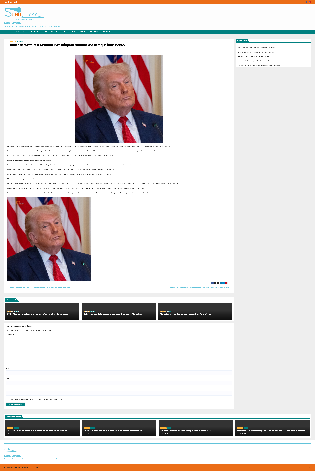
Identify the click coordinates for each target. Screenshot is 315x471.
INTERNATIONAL (20, 41)
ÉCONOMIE (34, 32)
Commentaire (10, 334)
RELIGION (73, 32)
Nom (7, 368)
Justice (82, 32)
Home (309, 467)
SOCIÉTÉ (44, 32)
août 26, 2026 (12, 433)
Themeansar (35, 467)
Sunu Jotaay (12, 23)
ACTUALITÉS (15, 32)
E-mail (8, 378)
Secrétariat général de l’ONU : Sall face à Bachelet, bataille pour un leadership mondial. (40, 287)
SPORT (168, 311)
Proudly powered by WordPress (11, 467)
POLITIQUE (106, 32)
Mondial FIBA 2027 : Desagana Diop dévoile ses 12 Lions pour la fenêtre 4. (260, 61)
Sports (63, 32)
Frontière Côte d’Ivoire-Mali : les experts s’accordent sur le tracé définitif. (259, 65)
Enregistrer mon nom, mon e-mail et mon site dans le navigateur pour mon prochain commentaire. (36, 399)
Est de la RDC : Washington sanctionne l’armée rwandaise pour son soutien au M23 (198, 287)
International (94, 32)
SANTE (25, 32)
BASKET (246, 428)
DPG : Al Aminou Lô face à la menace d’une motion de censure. (37, 314)
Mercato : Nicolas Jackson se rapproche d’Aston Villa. (185, 314)
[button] (306, 32)
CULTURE (54, 32)
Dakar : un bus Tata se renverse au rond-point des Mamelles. (113, 314)
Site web (8, 389)
